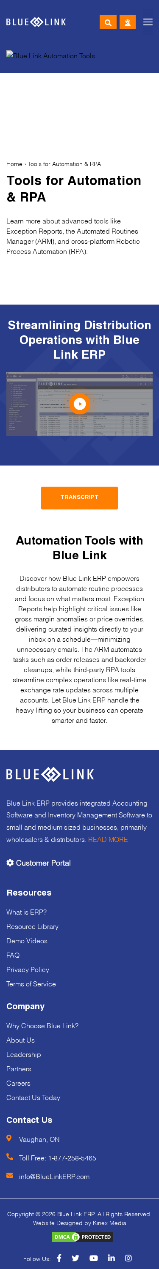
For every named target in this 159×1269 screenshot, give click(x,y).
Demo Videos (26, 940)
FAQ (13, 954)
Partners (18, 1068)
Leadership (23, 1054)
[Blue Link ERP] (36, 22)
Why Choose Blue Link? (42, 1025)
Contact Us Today (33, 1097)
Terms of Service (31, 983)
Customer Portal (42, 862)
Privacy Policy (27, 969)
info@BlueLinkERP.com (54, 1176)
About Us (20, 1039)
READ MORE (108, 839)
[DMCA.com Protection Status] (80, 1236)
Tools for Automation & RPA (64, 163)
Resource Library (32, 926)
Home (14, 163)
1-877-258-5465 (72, 1157)
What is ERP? (26, 911)
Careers (18, 1082)
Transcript (79, 498)
